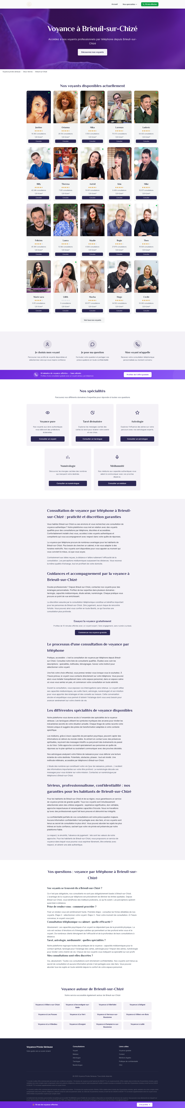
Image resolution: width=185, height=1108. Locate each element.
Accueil (115, 4)
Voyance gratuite (125, 1050)
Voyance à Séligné (137, 1005)
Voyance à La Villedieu (47, 1024)
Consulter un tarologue (92, 439)
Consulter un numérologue (68, 483)
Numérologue (77, 1065)
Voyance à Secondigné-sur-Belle (77, 1006)
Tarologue (76, 1061)
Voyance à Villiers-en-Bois (137, 1014)
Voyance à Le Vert (77, 1014)
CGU (120, 1065)
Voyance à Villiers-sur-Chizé (47, 1005)
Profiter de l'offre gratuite (138, 375)
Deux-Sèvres (28, 72)
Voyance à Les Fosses (47, 1014)
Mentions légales (125, 1058)
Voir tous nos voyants (92, 320)
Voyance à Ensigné (77, 1024)
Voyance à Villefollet (107, 1005)
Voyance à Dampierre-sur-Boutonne (107, 1025)
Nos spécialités (129, 4)
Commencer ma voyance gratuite (92, 632)
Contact (122, 1054)
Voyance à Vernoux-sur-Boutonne (107, 1015)
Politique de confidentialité (128, 1061)
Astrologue (77, 1058)
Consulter (39, 141)
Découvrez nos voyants (92, 52)
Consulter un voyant (47, 439)
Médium (75, 1054)
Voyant (75, 1050)
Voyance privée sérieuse (11, 72)
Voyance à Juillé (137, 1024)
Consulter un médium (117, 483)
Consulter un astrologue (137, 439)
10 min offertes (151, 4)
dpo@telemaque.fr (122, 1100)
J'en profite (143, 1105)
